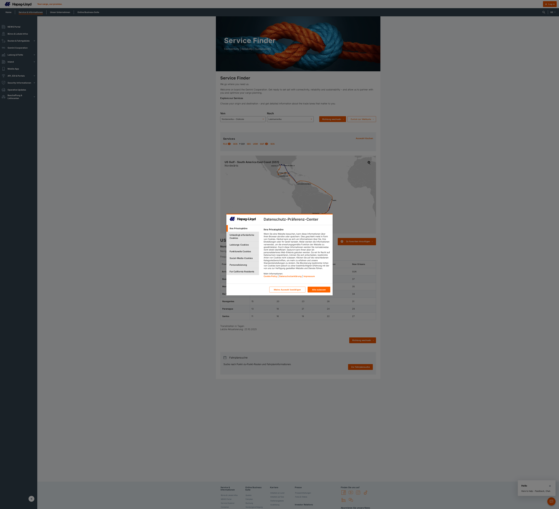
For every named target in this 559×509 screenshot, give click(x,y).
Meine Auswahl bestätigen (287, 289)
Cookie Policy (270, 276)
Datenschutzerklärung (290, 276)
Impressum (309, 276)
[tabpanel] (297, 253)
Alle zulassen (319, 289)
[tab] (242, 228)
